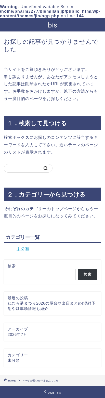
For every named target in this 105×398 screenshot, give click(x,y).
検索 (12, 266)
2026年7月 (17, 334)
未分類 (23, 249)
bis (52, 25)
